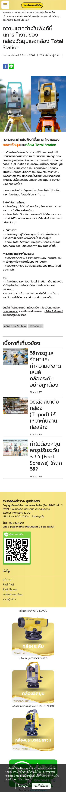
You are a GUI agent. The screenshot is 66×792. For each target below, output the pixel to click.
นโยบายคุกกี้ (25, 779)
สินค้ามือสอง (10, 589)
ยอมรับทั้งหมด (41, 786)
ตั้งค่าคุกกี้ (23, 786)
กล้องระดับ (33, 308)
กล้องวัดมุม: (12, 206)
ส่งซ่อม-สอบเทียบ (13, 594)
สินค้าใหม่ (8, 584)
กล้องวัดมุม (46, 308)
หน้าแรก (7, 579)
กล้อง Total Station (17, 214)
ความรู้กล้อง (9, 599)
